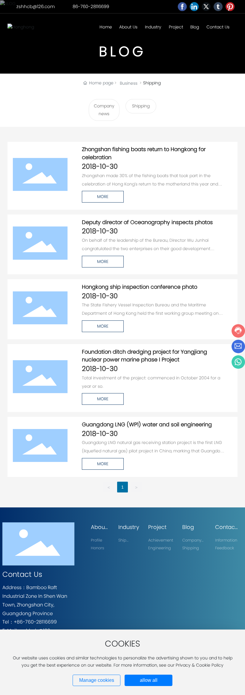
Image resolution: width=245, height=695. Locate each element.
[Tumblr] (218, 6)
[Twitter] (206, 6)
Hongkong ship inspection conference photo (139, 287)
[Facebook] (182, 6)
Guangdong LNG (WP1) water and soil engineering (147, 424)
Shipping (141, 106)
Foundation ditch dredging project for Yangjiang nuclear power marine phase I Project (144, 356)
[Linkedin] (194, 6)
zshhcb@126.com (35, 6)
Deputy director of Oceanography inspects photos (147, 222)
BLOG (122, 51)
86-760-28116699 (91, 6)
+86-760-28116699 (35, 621)
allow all (148, 680)
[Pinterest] (230, 6)
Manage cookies (96, 680)
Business (128, 83)
